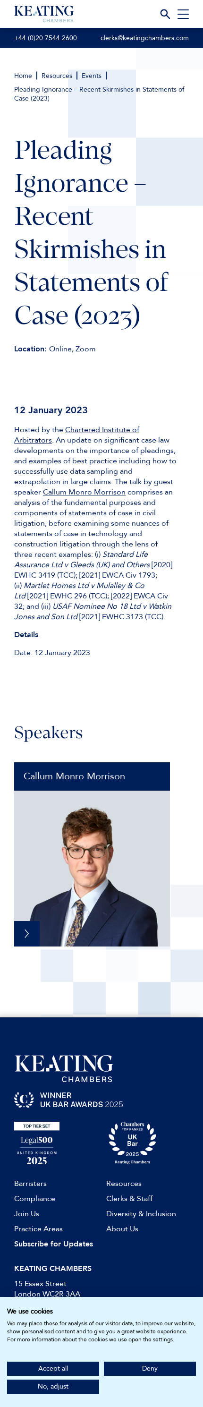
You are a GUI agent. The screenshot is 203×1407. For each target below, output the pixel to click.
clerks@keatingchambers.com (145, 38)
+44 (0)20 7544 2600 (45, 38)
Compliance (34, 1199)
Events (92, 75)
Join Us (26, 1214)
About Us (122, 1229)
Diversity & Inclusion (141, 1214)
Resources (57, 75)
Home (23, 75)
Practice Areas (38, 1229)
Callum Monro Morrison (84, 492)
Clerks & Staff (129, 1199)
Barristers (30, 1183)
